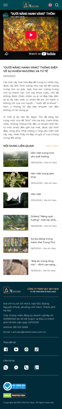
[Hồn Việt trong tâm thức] (15, 179)
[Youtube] (17, 349)
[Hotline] (27, 367)
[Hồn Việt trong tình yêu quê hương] (15, 159)
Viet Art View (28, 402)
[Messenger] (17, 367)
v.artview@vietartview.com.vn (28, 331)
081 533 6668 (20, 327)
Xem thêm (52, 146)
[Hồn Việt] (15, 200)
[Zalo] (36, 367)
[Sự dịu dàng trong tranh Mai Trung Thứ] (15, 245)
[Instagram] (27, 349)
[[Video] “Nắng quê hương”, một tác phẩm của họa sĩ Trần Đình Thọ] (15, 222)
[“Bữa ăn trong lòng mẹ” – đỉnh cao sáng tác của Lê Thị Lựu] (15, 267)
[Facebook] (6, 349)
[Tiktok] (36, 349)
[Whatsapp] (6, 367)
